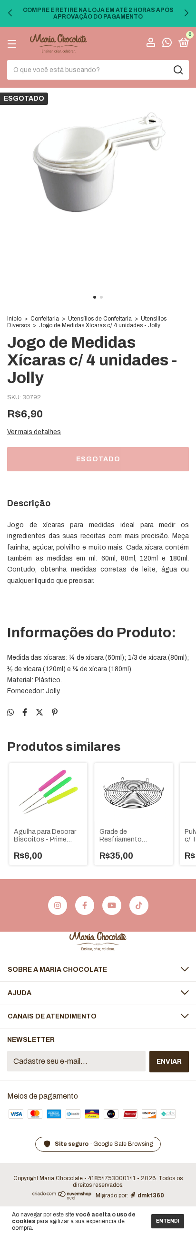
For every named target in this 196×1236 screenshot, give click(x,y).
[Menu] (13, 43)
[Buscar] (178, 70)
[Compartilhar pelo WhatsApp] (10, 712)
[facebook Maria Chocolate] (84, 905)
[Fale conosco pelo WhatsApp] (167, 44)
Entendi (167, 1221)
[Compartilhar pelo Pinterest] (55, 712)
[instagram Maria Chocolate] (57, 905)
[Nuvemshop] (62, 1197)
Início (14, 318)
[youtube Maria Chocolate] (111, 905)
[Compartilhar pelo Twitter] (39, 712)
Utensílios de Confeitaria (100, 318)
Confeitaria (44, 318)
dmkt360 (150, 1195)
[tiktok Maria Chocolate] (138, 905)
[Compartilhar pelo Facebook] (24, 712)
